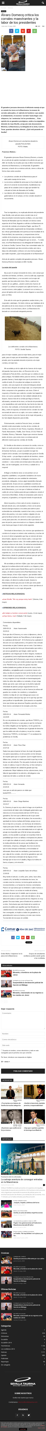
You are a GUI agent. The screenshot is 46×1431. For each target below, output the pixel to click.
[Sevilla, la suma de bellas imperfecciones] (6, 1214)
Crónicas (4, 1333)
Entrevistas (5, 1098)
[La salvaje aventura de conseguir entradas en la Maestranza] (23, 1159)
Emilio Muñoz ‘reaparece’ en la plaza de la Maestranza (11, 955)
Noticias (4, 11)
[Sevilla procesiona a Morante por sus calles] (6, 1260)
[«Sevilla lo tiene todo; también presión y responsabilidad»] (34, 1092)
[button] (43, 3)
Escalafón (4, 1339)
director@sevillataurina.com (27, 1402)
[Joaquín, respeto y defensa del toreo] (6, 1204)
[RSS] (23, 1415)
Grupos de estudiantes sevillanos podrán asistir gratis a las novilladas (34, 956)
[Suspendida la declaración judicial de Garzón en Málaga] (6, 983)
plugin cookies (41, 1427)
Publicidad (4, 1358)
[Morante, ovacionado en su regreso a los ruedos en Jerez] (6, 993)
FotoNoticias (5, 1346)
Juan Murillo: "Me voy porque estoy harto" (17, 599)
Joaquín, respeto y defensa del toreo (26, 1202)
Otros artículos (7, 965)
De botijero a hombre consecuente (15, 613)
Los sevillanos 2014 (8, 1349)
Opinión (3, 1355)
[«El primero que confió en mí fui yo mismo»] (11, 1116)
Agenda (3, 1330)
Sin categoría (5, 1365)
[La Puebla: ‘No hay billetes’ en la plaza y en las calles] (6, 1234)
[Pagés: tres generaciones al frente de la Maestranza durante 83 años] (6, 1224)
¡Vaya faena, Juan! (9, 616)
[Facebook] (17, 1415)
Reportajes (5, 1174)
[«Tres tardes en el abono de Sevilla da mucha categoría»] (11, 1092)
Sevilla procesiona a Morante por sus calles (28, 1258)
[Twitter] (29, 1415)
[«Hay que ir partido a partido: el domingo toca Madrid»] (34, 1116)
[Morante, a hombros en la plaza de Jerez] (6, 973)
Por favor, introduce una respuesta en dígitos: (16, 1057)
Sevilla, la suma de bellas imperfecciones (28, 1213)
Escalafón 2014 (6, 1343)
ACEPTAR (23, 1429)
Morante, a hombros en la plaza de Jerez (27, 1269)
